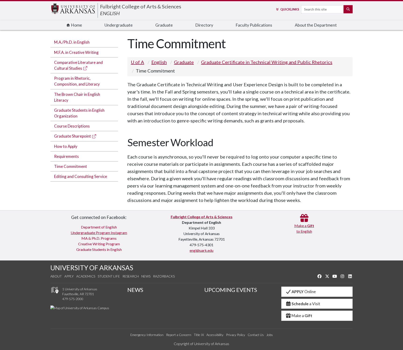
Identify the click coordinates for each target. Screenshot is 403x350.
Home (76, 25)
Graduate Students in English (99, 249)
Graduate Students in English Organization (79, 113)
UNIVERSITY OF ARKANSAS (91, 268)
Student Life (109, 276)
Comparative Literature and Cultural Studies (78, 65)
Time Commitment (70, 166)
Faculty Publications (254, 25)
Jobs (269, 335)
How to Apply (65, 146)
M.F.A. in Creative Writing (76, 52)
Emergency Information (146, 335)
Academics (85, 276)
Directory (204, 25)
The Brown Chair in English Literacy (77, 97)
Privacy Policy (235, 335)
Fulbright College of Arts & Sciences (140, 6)
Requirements (66, 156)
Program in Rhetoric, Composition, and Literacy (77, 81)
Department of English (99, 227)
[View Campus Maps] (54, 295)
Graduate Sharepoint (73, 136)
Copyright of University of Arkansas (201, 343)
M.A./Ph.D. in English (72, 42)
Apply (69, 276)
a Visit (306, 303)
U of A (137, 62)
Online (304, 291)
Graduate (164, 25)
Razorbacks (164, 276)
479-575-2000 (72, 299)
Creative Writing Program (99, 244)
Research (130, 276)
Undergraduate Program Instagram (99, 232)
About (56, 276)
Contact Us (256, 335)
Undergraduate (118, 25)
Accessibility (214, 335)
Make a (302, 315)
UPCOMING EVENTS (230, 289)
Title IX (199, 335)
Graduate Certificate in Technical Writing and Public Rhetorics (266, 62)
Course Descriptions (72, 126)
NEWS (135, 289)
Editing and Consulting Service (80, 176)
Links (289, 9)
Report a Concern (178, 335)
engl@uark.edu (201, 250)
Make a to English (304, 228)
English (159, 62)
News (145, 276)
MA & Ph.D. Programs (99, 238)
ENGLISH (110, 13)
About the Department (316, 25)
